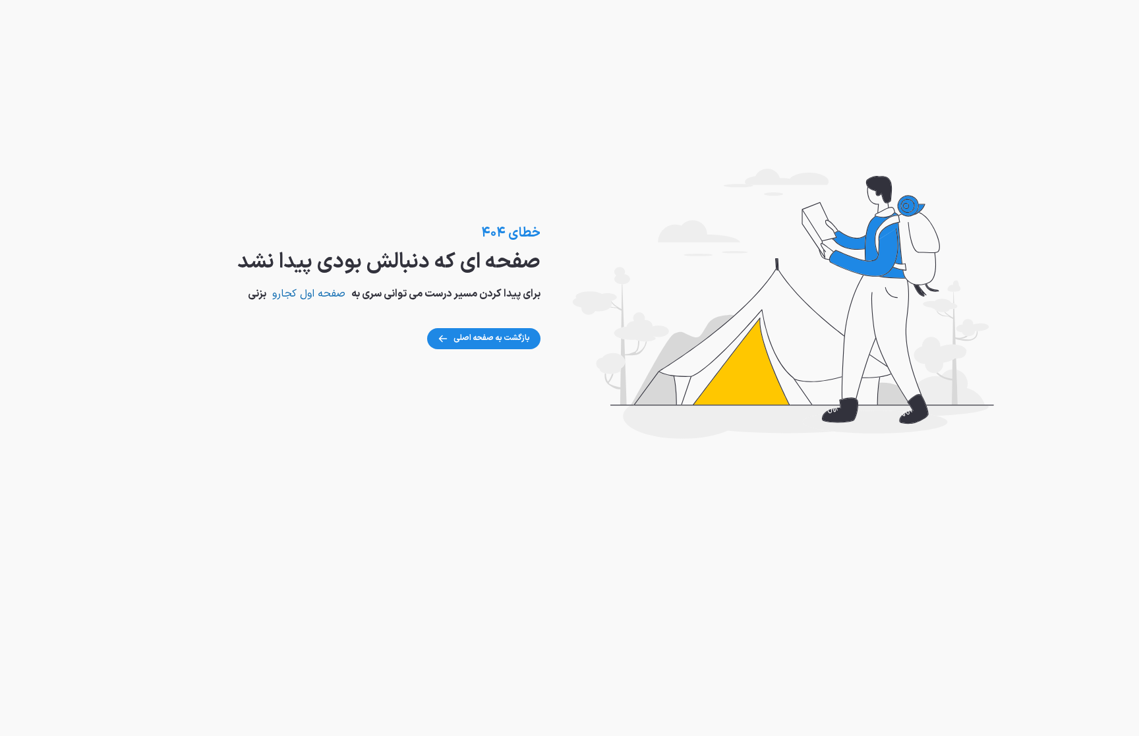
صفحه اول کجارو (308, 294)
